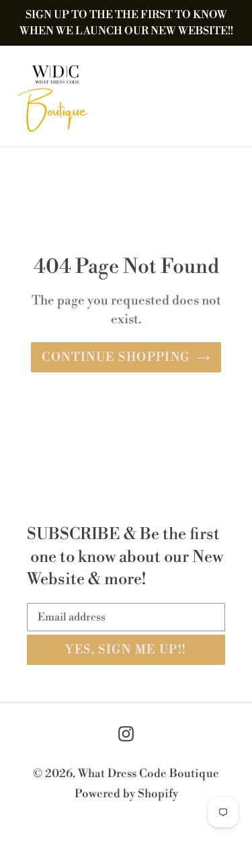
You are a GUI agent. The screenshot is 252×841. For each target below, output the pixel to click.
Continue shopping (116, 357)
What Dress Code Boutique (148, 773)
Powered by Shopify (126, 794)
